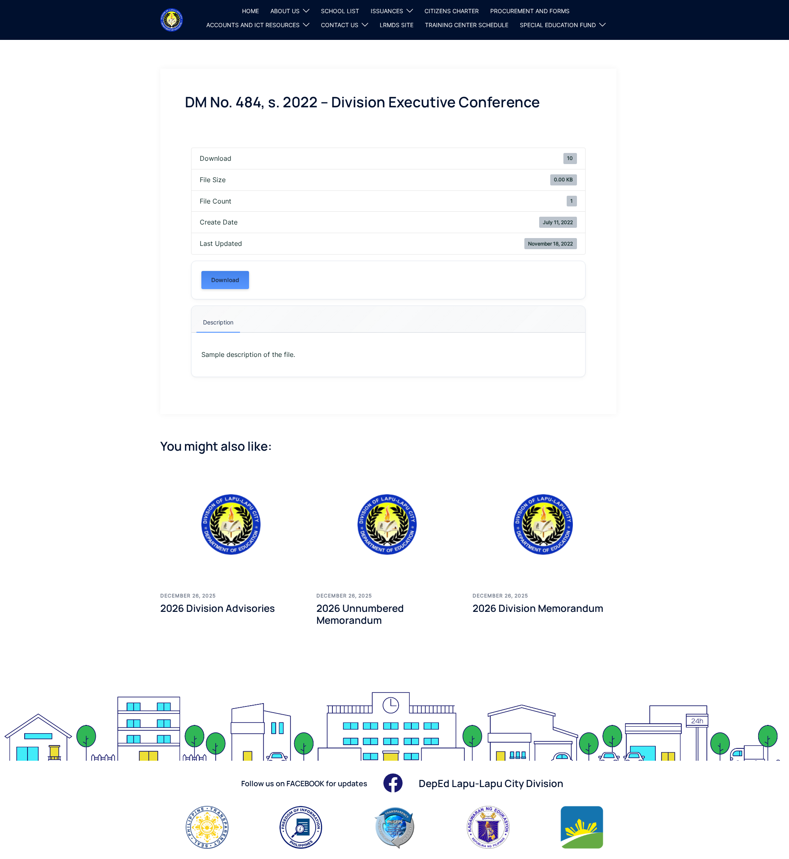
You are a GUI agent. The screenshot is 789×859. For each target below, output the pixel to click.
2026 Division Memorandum (538, 608)
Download (225, 279)
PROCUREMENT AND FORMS (530, 10)
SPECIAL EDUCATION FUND (558, 24)
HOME (250, 10)
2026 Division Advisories (217, 608)
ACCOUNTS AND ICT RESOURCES (253, 24)
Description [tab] (218, 322)
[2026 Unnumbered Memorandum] (388, 524)
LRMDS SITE (396, 24)
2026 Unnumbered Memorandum (360, 614)
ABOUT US (285, 10)
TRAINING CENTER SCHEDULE (466, 24)
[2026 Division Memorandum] (544, 524)
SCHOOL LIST (340, 10)
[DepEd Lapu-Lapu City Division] (171, 19)
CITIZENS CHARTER (451, 10)
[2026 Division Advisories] (232, 524)
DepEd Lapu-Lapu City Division (491, 783)
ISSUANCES (387, 10)
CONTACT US (339, 24)
